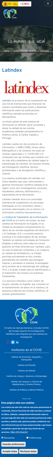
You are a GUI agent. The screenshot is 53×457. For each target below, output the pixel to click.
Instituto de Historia (26, 370)
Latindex (6, 100)
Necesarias (9, 437)
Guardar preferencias (13, 444)
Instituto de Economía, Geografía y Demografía (26, 358)
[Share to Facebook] (8, 343)
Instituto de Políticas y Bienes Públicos (26, 390)
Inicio (6, 50)
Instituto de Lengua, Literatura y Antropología (26, 376)
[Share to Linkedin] (17, 343)
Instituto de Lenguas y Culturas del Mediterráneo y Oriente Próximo (26, 382)
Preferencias (35, 437)
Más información (19, 432)
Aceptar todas (10, 451)
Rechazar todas (28, 451)
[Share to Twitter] (13, 343)
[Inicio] (10, 13)
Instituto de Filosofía (26, 365)
